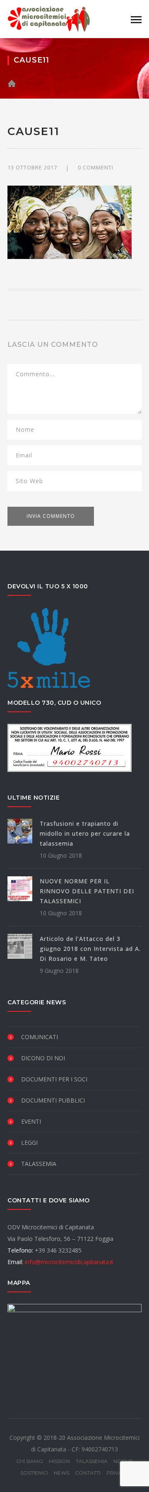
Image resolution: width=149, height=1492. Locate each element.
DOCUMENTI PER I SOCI (54, 1079)
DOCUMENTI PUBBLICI (53, 1100)
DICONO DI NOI (43, 1058)
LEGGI (29, 1142)
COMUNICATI (39, 1037)
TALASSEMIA (38, 1164)
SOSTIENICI (34, 1473)
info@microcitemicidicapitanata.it (69, 1262)
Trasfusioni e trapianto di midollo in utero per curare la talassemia (85, 833)
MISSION (59, 1461)
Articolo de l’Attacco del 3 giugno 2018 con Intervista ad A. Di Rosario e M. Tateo (90, 948)
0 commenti (95, 167)
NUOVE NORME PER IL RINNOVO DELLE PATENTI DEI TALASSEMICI (87, 891)
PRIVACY (117, 1473)
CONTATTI (88, 1473)
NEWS (61, 1473)
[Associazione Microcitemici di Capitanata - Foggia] (48, 18)
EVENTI (31, 1121)
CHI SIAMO (29, 1461)
